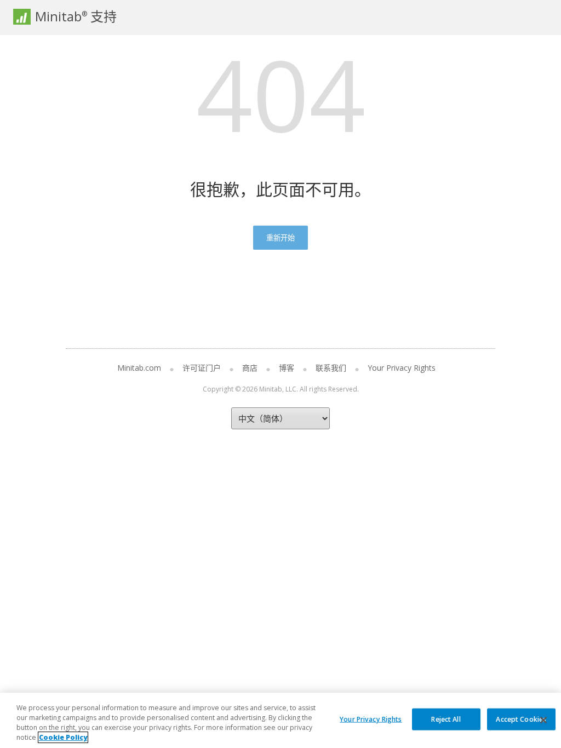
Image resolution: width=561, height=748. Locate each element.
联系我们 (331, 368)
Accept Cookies (521, 718)
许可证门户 (201, 368)
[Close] (543, 720)
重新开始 (280, 238)
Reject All (445, 718)
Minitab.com (139, 368)
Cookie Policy (63, 737)
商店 (249, 368)
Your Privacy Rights (371, 718)
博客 (286, 368)
